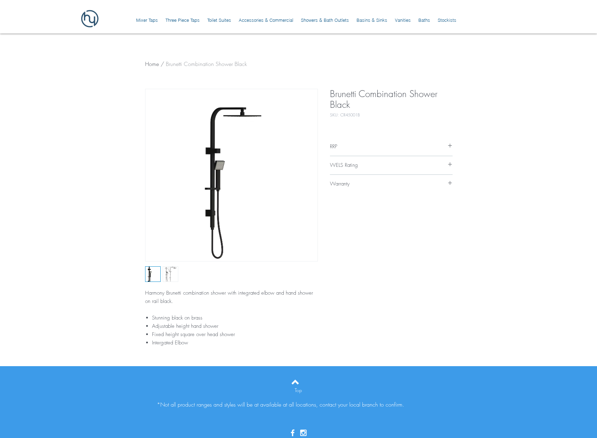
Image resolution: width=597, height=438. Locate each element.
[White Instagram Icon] (303, 432)
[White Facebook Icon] (292, 432)
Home (152, 64)
